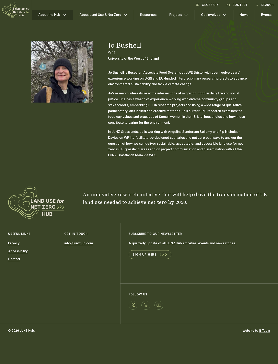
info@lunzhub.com (78, 243)
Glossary (210, 5)
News (244, 15)
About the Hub (49, 15)
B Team (264, 330)
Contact (239, 5)
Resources (148, 15)
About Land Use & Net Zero (100, 15)
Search (267, 5)
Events (266, 15)
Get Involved (211, 15)
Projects (176, 15)
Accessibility (18, 251)
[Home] (16, 10)
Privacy (14, 243)
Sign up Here (144, 254)
